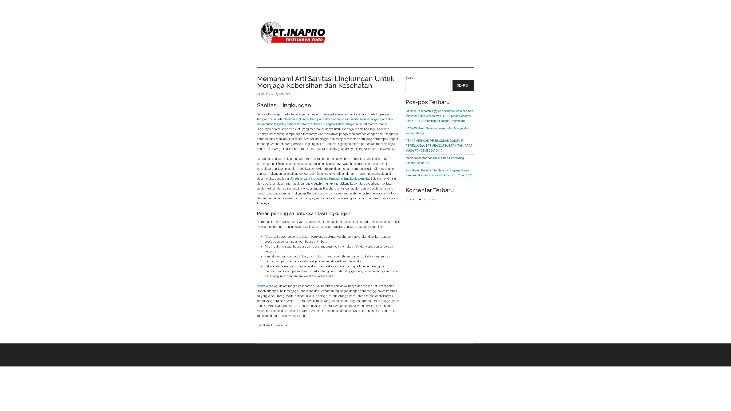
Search (410, 77)
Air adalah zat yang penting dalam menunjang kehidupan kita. (330, 178)
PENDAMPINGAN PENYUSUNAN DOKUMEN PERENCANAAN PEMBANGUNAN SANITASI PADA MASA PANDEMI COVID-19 (438, 145)
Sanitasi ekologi (267, 286)
